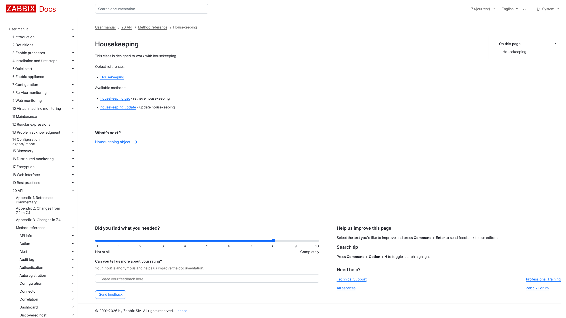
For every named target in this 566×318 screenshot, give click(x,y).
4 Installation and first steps (34, 61)
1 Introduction (23, 37)
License (181, 311)
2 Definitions (22, 45)
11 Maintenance (24, 116)
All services (346, 288)
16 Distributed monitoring (33, 159)
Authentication (31, 267)
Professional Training (543, 279)
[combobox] (152, 9)
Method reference (30, 227)
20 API (17, 190)
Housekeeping (514, 51)
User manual (19, 29)
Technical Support (352, 279)
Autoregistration (32, 275)
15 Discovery (22, 151)
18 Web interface (26, 174)
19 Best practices (26, 182)
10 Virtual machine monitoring (36, 108)
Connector (28, 291)
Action (24, 243)
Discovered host (32, 315)
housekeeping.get (115, 98)
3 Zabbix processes (28, 53)
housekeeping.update (118, 107)
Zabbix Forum (537, 288)
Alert (23, 251)
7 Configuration (25, 84)
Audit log (26, 259)
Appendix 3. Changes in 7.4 (38, 220)
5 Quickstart (22, 68)
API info (25, 235)
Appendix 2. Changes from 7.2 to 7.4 (38, 210)
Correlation (28, 299)
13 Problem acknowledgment (36, 132)
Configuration (30, 283)
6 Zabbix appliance (28, 76)
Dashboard (28, 307)
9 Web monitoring (27, 100)
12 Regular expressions (31, 124)
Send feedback (110, 294)
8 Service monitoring (29, 92)
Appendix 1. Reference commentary (34, 199)
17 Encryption (23, 167)
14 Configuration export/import (26, 141)
